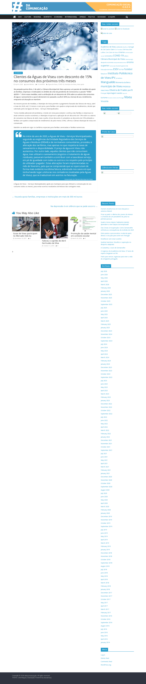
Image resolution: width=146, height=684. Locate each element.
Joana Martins (30, 84)
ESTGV (121, 69)
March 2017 (105, 609)
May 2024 (104, 351)
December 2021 (106, 440)
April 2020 (104, 503)
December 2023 (106, 367)
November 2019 (106, 520)
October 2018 (105, 560)
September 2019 (106, 526)
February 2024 (106, 361)
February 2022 (106, 434)
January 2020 (105, 513)
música (126, 86)
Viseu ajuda (80, 84)
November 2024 (106, 334)
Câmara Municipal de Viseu (113, 59)
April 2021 (104, 463)
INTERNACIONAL (71, 17)
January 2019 (105, 550)
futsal (103, 74)
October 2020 (105, 483)
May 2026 (104, 278)
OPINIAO (83, 17)
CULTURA (27, 17)
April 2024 (104, 354)
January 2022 (105, 437)
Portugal (103, 93)
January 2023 (105, 400)
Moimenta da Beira (123, 82)
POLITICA (91, 17)
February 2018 (106, 586)
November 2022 (106, 407)
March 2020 (105, 506)
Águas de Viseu (52, 84)
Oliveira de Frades (118, 90)
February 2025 (106, 324)
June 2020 (104, 497)
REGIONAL (37, 17)
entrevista (112, 66)
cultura (126, 56)
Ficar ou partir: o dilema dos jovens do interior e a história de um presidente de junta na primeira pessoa (117, 216)
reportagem (112, 93)
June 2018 (104, 573)
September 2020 (106, 487)
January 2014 (105, 642)
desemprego (129, 59)
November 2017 (106, 596)
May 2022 (104, 424)
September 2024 (106, 341)
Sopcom (124, 93)
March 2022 (105, 430)
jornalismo (119, 78)
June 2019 (104, 533)
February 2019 (106, 546)
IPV (113, 77)
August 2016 (105, 626)
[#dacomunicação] (14, 17)
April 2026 (104, 281)
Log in (103, 655)
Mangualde (108, 82)
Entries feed (105, 658)
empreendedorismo (120, 62)
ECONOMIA (58, 17)
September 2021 (106, 450)
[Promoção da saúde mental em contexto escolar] (84, 218)
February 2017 (106, 613)
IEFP (106, 74)
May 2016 (104, 636)
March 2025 (105, 321)
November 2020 (106, 480)
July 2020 (104, 493)
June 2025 (104, 311)
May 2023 (104, 387)
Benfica (125, 47)
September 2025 (106, 304)
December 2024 (106, 331)
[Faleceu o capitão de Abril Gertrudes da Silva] (54, 218)
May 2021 (104, 460)
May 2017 (104, 603)
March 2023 (105, 394)
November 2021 (106, 444)
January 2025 (105, 328)
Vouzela (104, 101)
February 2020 (106, 510)
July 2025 (104, 308)
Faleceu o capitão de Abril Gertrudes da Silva (54, 241)
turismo (104, 97)
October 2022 (105, 410)
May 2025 (104, 314)
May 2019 (104, 536)
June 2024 (104, 347)
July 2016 (104, 629)
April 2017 (104, 606)
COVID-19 (61, 84)
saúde (119, 93)
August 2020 (105, 490)
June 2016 (104, 632)
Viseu (128, 97)
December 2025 (106, 294)
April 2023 (104, 391)
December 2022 (106, 404)
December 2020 (106, 477)
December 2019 (106, 516)
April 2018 (104, 579)
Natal (103, 90)
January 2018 (105, 589)
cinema (121, 52)
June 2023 (104, 384)
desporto (104, 62)
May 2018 (104, 576)
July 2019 (104, 530)
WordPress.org (106, 665)
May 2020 (104, 500)
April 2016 (104, 639)
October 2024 (105, 337)
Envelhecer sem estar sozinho (111, 239)
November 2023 (106, 371)
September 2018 (106, 563)
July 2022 (104, 417)
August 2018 (105, 566)
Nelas (107, 90)
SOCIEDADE (101, 17)
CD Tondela (118, 49)
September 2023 (106, 377)
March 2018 (105, 583)
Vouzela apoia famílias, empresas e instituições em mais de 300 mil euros (47, 196)
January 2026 (105, 291)
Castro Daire (110, 49)
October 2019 (105, 523)
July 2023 (104, 381)
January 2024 (105, 364)
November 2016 (106, 616)
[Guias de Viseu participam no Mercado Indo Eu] (26, 218)
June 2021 (104, 457)
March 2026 (105, 284)
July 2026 (104, 271)
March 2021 (105, 467)
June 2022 (104, 420)
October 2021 (105, 447)
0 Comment (41, 84)
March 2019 (105, 543)
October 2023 (105, 374)
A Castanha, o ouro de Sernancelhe (113, 248)
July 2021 (104, 453)
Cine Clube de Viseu (112, 52)
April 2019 (104, 540)
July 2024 (104, 344)
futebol (128, 69)
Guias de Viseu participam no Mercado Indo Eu (25, 234)
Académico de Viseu (108, 47)
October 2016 (105, 619)
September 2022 (106, 414)
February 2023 (106, 397)
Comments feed (106, 661)
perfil (130, 90)
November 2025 (106, 298)
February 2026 (106, 288)
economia (110, 62)
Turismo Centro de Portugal (116, 98)
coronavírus (109, 56)
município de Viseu (70, 84)
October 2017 (105, 599)
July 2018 (104, 569)
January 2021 (105, 473)
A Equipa (111, 17)
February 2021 (106, 470)
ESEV (20, 17)
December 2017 (106, 593)
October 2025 (105, 301)
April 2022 (104, 427)
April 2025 (104, 318)
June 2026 (104, 275)
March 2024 (105, 357)
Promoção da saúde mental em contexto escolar (83, 234)
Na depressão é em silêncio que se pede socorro (74, 206)
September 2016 (106, 622)
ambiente (119, 47)
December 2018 (106, 553)
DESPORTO (48, 17)
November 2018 (106, 556)
